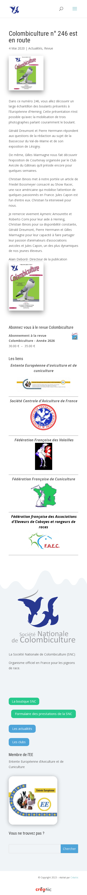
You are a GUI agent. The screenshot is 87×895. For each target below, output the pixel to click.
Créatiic (74, 877)
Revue (48, 48)
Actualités (35, 48)
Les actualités (22, 729)
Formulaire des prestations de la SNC (43, 713)
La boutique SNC (24, 701)
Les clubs (19, 742)
